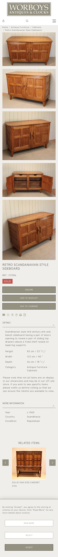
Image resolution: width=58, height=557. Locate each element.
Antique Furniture (20, 27)
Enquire (29, 290)
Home (5, 27)
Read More (29, 523)
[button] (27, 21)
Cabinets (36, 27)
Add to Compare (29, 306)
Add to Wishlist (29, 298)
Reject (29, 535)
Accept (29, 547)
